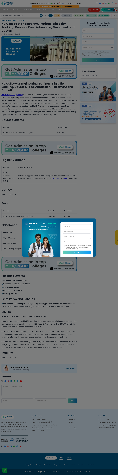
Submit (76, 252)
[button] (88, 242)
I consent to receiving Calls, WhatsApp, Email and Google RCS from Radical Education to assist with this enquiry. (78, 247)
